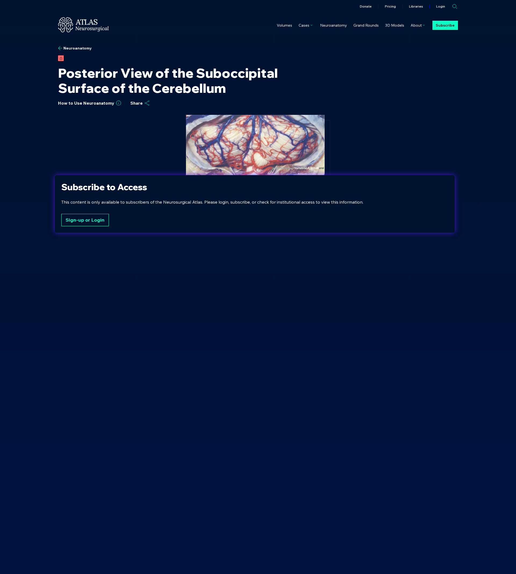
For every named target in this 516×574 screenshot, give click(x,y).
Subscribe (445, 25)
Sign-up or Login (85, 220)
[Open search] (455, 6)
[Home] (83, 24)
